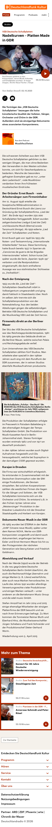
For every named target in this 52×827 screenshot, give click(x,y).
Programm (19, 15)
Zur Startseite (9, 740)
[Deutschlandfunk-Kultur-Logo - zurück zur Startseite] (26, 7)
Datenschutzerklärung (15, 794)
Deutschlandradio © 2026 (17, 821)
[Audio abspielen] (45, 73)
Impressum (8, 803)
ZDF (22, 812)
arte (41, 812)
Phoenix (32, 812)
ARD (15, 812)
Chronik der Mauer (12, 816)
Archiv (7, 24)
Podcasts (33, 15)
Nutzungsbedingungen (15, 799)
